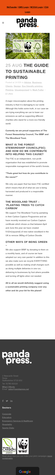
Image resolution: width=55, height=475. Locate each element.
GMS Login (23, 7)
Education (6, 417)
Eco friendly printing (32, 86)
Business (37, 82)
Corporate (6, 414)
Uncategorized (22, 90)
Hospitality (7, 424)
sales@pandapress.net (18, 389)
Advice (27, 82)
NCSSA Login (36, 7)
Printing (9, 90)
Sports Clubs (8, 428)
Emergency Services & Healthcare (17, 421)
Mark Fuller (38, 90)
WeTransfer (12, 7)
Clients (9, 86)
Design (17, 86)
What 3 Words (8, 387)
